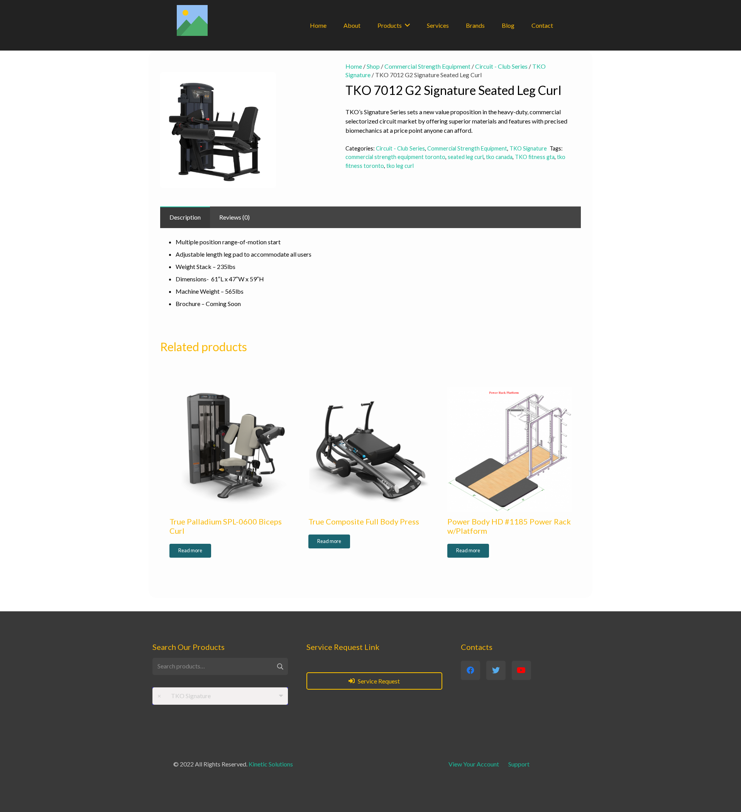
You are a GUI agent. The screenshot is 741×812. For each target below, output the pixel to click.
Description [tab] (185, 217)
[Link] (192, 20)
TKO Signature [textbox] (184, 695)
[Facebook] (470, 670)
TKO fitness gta (535, 157)
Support (519, 764)
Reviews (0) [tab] (234, 217)
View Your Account (473, 764)
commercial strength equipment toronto (395, 157)
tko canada (499, 157)
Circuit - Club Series (501, 66)
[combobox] (220, 696)
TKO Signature (528, 148)
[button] (307, 74)
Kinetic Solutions (271, 764)
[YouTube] (521, 670)
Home (353, 66)
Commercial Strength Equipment (427, 66)
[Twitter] (496, 670)
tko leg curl (400, 165)
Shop (373, 66)
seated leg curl (466, 157)
